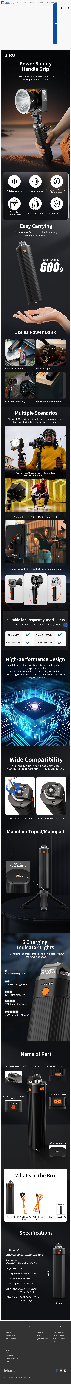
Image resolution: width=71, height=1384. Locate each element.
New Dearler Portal (28, 1329)
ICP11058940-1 (8, 1379)
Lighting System (10, 1329)
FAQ (54, 1341)
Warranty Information (59, 1338)
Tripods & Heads (10, 1335)
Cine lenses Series (11, 1343)
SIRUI (18, 2)
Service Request (57, 1329)
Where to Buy (40, 2)
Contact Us (40, 1332)
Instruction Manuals (58, 1335)
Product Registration (58, 1332)
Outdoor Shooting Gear (12, 1358)
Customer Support (52, 2)
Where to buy (26, 1326)
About (38, 1329)
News (24, 2)
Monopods (8, 1332)
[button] (68, 8)
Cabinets (8, 1361)
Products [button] (31, 2)
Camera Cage (9, 1355)
